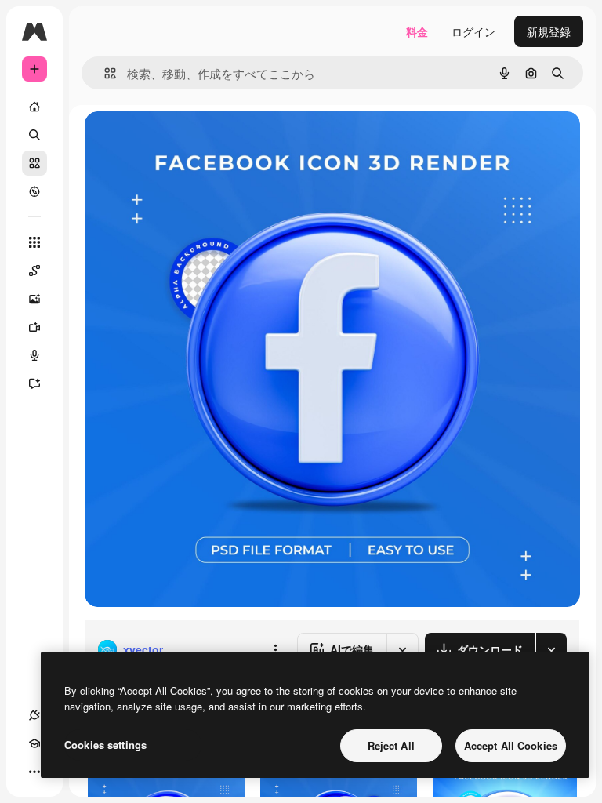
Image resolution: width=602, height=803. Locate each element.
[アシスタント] (34, 383)
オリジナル (192, 141)
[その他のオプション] (275, 649)
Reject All (391, 745)
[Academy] (34, 743)
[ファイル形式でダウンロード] (551, 649)
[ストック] (34, 163)
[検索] (34, 134)
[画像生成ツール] (34, 298)
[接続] (34, 715)
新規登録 (549, 31)
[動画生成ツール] (34, 327)
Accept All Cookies (510, 745)
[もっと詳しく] (34, 191)
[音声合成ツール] (34, 355)
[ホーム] (34, 106)
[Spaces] (34, 270)
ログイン (473, 31)
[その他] (34, 771)
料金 (417, 31)
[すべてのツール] (34, 242)
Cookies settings (105, 744)
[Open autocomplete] (103, 73)
